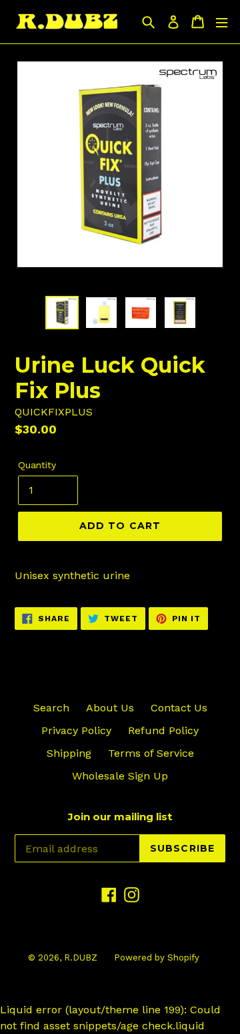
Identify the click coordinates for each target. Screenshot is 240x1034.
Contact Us (179, 707)
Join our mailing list (120, 817)
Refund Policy (163, 730)
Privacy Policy (76, 730)
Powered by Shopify (156, 958)
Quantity (37, 465)
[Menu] (221, 21)
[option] (61, 313)
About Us (110, 707)
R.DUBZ (80, 958)
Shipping (69, 753)
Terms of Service (151, 753)
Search (51, 707)
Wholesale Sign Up (120, 775)
